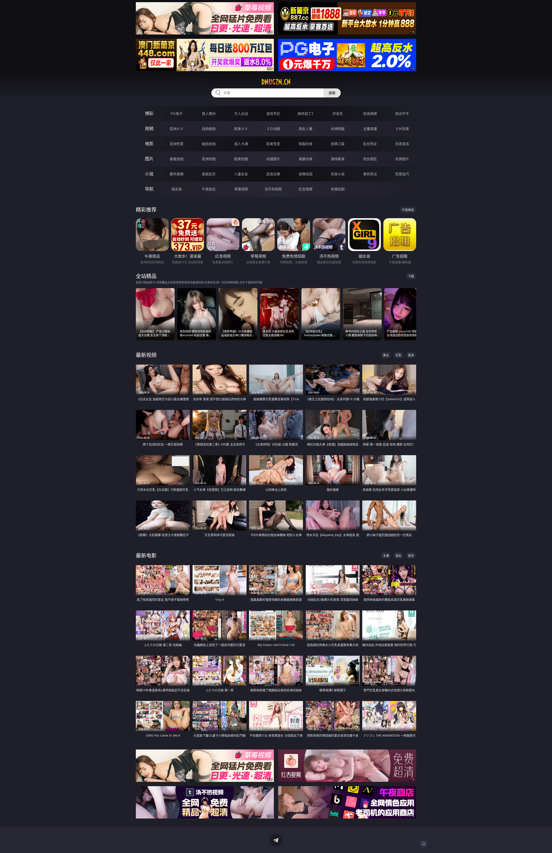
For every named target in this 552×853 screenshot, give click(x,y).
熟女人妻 (305, 128)
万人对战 (241, 113)
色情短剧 (338, 189)
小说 (149, 174)
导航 (149, 189)
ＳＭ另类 (402, 128)
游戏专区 (273, 113)
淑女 (398, 556)
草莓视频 (241, 189)
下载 (411, 276)
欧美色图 (241, 159)
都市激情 (176, 174)
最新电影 (146, 555)
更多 (411, 355)
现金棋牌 (370, 113)
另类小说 (338, 174)
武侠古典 (273, 174)
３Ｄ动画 (273, 128)
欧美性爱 (273, 143)
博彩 (149, 113)
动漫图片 (273, 159)
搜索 (332, 93)
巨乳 (398, 355)
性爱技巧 (402, 174)
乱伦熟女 (370, 143)
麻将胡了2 (305, 113)
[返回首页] (423, 843)
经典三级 (338, 143)
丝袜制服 (338, 128)
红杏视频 (305, 189)
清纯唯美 (338, 159)
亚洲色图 (209, 159)
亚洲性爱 (176, 143)
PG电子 (176, 113)
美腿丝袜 (305, 159)
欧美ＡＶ (241, 128)
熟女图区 (370, 159)
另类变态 (402, 143)
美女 (386, 355)
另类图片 (402, 159)
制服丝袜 (305, 143)
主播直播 (370, 128)
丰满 (386, 556)
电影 (149, 144)
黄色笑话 (370, 174)
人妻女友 (241, 174)
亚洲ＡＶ (176, 128)
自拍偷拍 (209, 128)
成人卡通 (241, 143)
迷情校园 (305, 174)
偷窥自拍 (176, 159)
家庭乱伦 (209, 174)
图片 (149, 159)
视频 (149, 129)
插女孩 (176, 189)
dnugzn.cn (276, 82)
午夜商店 (209, 189)
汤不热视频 (273, 189)
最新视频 (146, 354)
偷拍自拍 (209, 143)
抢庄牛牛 (402, 113)
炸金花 (337, 113)
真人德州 (209, 113)
